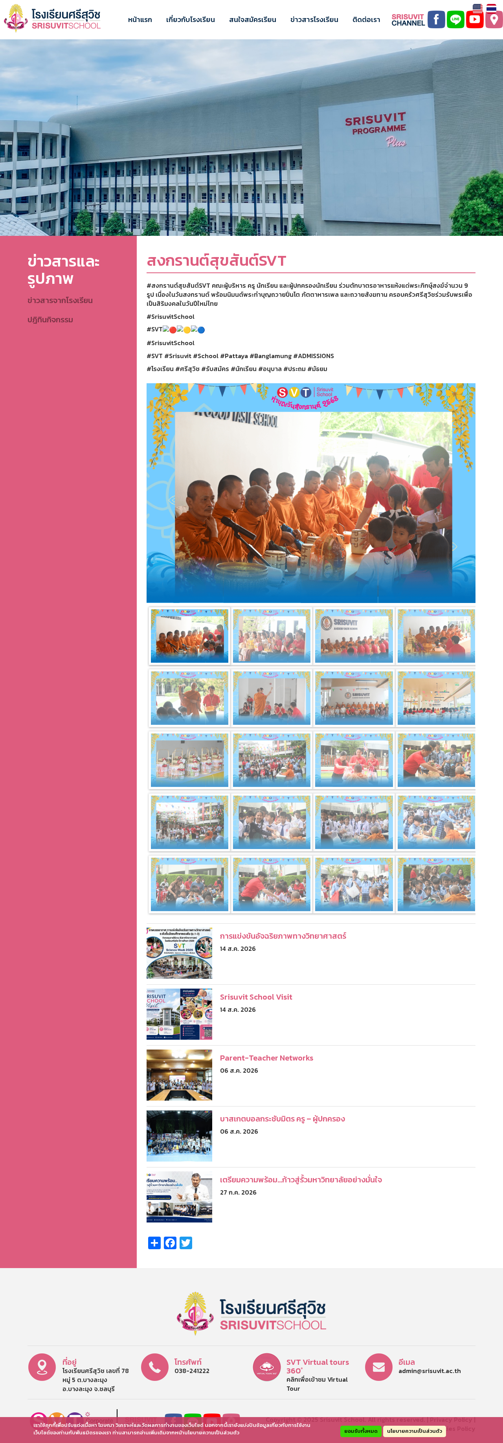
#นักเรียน (244, 368)
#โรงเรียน (160, 368)
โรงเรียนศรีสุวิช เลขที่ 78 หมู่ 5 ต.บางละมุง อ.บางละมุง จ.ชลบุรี (95, 1379)
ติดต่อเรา (366, 19)
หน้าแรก (140, 19)
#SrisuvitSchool (171, 316)
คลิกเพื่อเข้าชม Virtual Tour (317, 1384)
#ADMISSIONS (313, 355)
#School (205, 355)
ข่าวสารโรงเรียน (314, 19)
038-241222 (191, 1370)
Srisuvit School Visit (256, 997)
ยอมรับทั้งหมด (361, 1431)
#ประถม (294, 368)
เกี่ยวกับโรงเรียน (190, 19)
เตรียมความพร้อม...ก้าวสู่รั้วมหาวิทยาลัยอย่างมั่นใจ (301, 1180)
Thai (491, 9)
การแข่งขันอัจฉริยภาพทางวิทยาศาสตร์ (283, 936)
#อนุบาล (270, 368)
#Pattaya (234, 355)
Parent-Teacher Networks (266, 1058)
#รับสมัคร (215, 368)
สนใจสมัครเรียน (252, 19)
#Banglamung (271, 355)
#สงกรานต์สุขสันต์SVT (178, 285)
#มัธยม (317, 368)
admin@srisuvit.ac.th (429, 1370)
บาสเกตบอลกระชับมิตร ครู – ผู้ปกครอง (282, 1119)
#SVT (155, 329)
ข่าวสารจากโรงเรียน (60, 300)
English (478, 9)
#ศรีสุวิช (187, 368)
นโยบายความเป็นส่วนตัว (414, 1431)
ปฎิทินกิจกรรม (50, 319)
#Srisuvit (177, 355)
